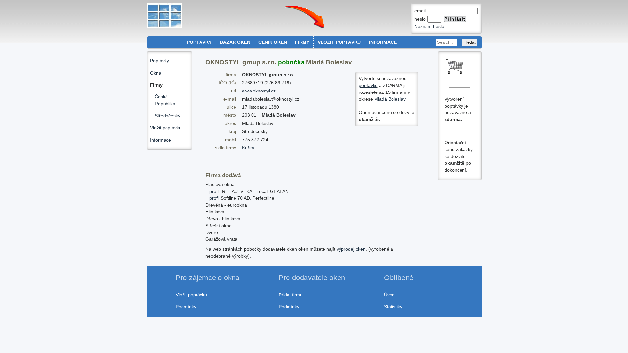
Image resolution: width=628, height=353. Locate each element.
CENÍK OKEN (272, 42)
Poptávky (159, 60)
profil (214, 191)
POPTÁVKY (199, 42)
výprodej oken (351, 249)
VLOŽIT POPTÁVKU (339, 42)
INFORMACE (383, 42)
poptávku (368, 85)
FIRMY (302, 42)
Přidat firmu (291, 294)
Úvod (389, 294)
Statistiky (393, 306)
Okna (155, 73)
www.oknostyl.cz (259, 90)
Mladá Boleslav (390, 99)
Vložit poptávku (166, 127)
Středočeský (167, 115)
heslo (420, 19)
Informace (160, 140)
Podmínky (186, 306)
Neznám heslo (429, 26)
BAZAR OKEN (235, 42)
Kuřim (248, 147)
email (421, 10)
